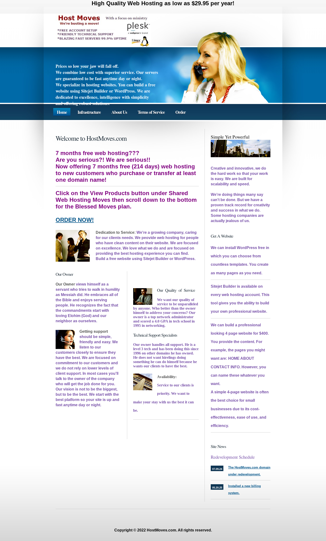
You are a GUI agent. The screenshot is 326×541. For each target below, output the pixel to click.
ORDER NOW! (75, 220)
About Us (119, 112)
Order (180, 112)
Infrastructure (89, 112)
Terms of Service (151, 112)
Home (62, 112)
